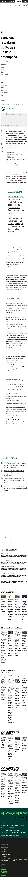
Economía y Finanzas (16, 823)
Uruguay (4, 1)
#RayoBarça (10, 322)
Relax (25, 5)
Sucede (3, 825)
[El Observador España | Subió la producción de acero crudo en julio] (25, 741)
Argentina (11, 1)
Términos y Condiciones (4, 872)
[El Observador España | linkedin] (19, 817)
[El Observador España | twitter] (17, 814)
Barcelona (10, 542)
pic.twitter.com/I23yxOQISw (14, 155)
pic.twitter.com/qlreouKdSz (14, 324)
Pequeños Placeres (7, 830)
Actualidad (4, 823)
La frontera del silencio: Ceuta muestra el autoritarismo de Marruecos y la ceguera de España (14, 581)
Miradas (17, 830)
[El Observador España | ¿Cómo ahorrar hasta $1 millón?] (3, 740)
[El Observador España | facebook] (20, 814)
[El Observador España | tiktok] (16, 817)
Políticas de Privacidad (4, 868)
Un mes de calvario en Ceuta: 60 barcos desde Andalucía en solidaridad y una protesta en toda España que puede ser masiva (14, 557)
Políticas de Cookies (4, 865)
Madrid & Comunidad (7, 828)
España (3, 542)
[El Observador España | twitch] (26, 820)
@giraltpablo (10, 317)
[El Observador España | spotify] (23, 817)
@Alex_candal (10, 319)
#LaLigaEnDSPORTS (20, 319)
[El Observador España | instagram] (23, 814)
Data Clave (15, 832)
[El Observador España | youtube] (26, 814)
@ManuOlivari (19, 317)
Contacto (3, 875)
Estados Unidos (14, 835)
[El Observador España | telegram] (26, 817)
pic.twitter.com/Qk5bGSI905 (15, 401)
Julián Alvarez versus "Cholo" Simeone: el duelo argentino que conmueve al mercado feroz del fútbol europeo (14, 563)
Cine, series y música (17, 825)
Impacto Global (6, 832)
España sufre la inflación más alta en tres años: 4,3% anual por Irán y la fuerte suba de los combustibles (13, 576)
